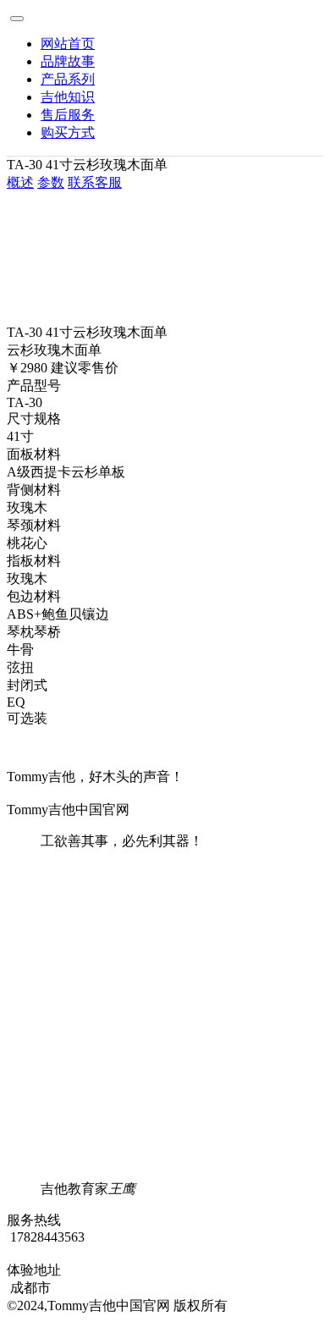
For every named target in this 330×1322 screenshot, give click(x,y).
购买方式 (68, 132)
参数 (50, 182)
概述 (20, 182)
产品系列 (68, 79)
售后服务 (68, 114)
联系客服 (95, 182)
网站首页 (68, 43)
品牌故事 (68, 61)
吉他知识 (68, 97)
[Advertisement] (165, 1016)
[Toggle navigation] (17, 18)
